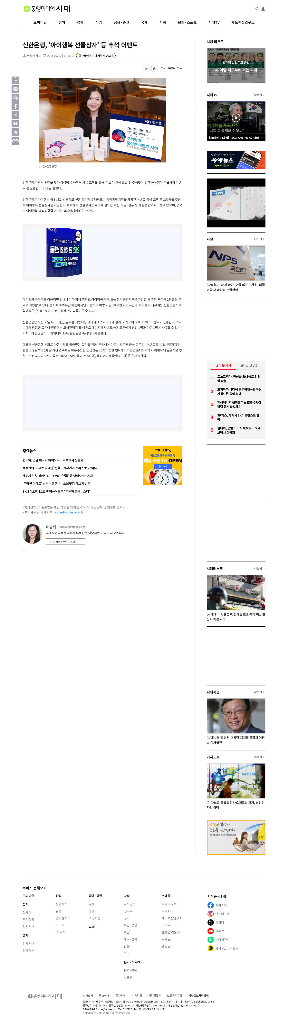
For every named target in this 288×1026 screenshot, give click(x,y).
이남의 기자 (34, 56)
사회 (162, 22)
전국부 (128, 911)
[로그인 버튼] (263, 8)
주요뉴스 (167, 939)
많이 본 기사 (223, 365)
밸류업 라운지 (171, 932)
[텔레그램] (15, 132)
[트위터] (15, 115)
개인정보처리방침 (198, 995)
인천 (127, 946)
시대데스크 (215, 568)
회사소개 (88, 995)
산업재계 (61, 904)
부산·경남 (130, 925)
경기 (127, 918)
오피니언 (40, 22)
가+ (179, 68)
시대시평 (213, 691)
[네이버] (15, 123)
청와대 (27, 912)
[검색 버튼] (257, 8)
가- (163, 68)
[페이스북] (15, 106)
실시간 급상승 (249, 365)
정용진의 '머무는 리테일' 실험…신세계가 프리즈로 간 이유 (60, 467)
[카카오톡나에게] (15, 98)
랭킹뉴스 (167, 946)
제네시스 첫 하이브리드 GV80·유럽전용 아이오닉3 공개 (58, 475)
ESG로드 (167, 925)
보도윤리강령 (174, 995)
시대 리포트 (215, 41)
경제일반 (28, 943)
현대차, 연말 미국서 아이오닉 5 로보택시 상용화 (53, 460)
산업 (98, 22)
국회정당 (28, 919)
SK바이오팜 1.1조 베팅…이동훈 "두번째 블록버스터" (57, 491)
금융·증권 (121, 22)
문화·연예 (130, 970)
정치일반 (28, 926)
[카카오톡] (15, 89)
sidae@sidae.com (67, 512)
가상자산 (95, 918)
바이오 (60, 925)
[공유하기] (154, 68)
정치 (62, 22)
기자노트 (213, 756)
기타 (127, 953)
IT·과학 (60, 932)
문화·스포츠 (187, 22)
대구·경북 (130, 939)
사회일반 (129, 904)
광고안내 (104, 995)
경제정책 (28, 950)
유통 (59, 911)
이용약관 (137, 995)
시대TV (214, 22)
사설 (210, 239)
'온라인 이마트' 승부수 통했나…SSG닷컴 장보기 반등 (57, 483)
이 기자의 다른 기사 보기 (63, 542)
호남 (127, 932)
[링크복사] (15, 141)
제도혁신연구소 (243, 22)
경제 (80, 22)
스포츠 (128, 977)
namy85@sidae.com (72, 526)
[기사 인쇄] (146, 68)
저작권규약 (154, 995)
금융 (92, 904)
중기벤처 (61, 918)
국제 (144, 22)
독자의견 (121, 995)
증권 (92, 911)
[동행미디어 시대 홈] (47, 8)
